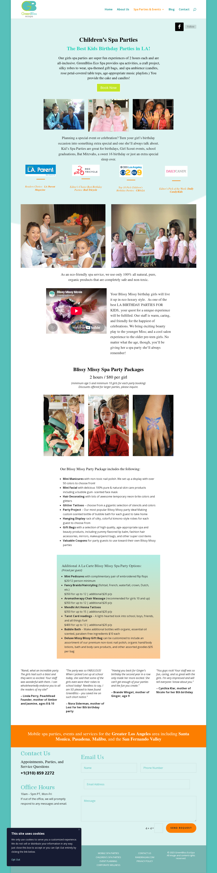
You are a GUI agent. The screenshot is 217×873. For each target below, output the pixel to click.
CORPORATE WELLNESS (108, 865)
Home (109, 9)
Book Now (108, 87)
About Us (123, 9)
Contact (184, 9)
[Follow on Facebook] (179, 27)
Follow (190, 26)
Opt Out (15, 859)
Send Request (181, 828)
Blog (171, 9)
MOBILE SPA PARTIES (108, 853)
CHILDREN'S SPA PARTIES (108, 857)
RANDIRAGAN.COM (144, 857)
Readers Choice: (40, 188)
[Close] (79, 829)
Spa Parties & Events (147, 9)
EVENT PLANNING (108, 861)
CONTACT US (144, 853)
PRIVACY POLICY (145, 861)
